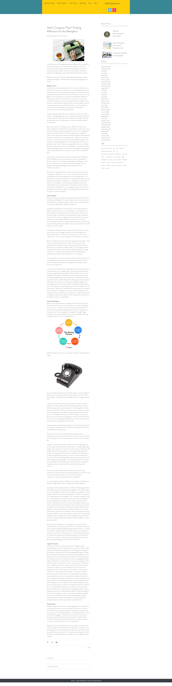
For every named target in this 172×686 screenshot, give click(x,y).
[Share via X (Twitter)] (52, 642)
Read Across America (106, 151)
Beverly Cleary (105, 148)
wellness (125, 165)
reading (118, 160)
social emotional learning (117, 162)
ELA (111, 148)
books (102, 157)
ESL (117, 148)
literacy (110, 160)
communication (109, 157)
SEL (114, 151)
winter (102, 168)
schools (108, 162)
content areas (117, 157)
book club (124, 154)
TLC (117, 151)
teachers (108, 165)
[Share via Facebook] (48, 642)
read (115, 160)
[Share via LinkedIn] (56, 642)
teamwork (119, 165)
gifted (123, 157)
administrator (117, 154)
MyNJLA (121, 148)
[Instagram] (114, 10)
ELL (114, 148)
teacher (103, 165)
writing (107, 168)
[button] (126, 3)
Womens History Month (107, 154)
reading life (124, 160)
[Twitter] (110, 10)
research (103, 162)
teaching (114, 165)
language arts (104, 160)
